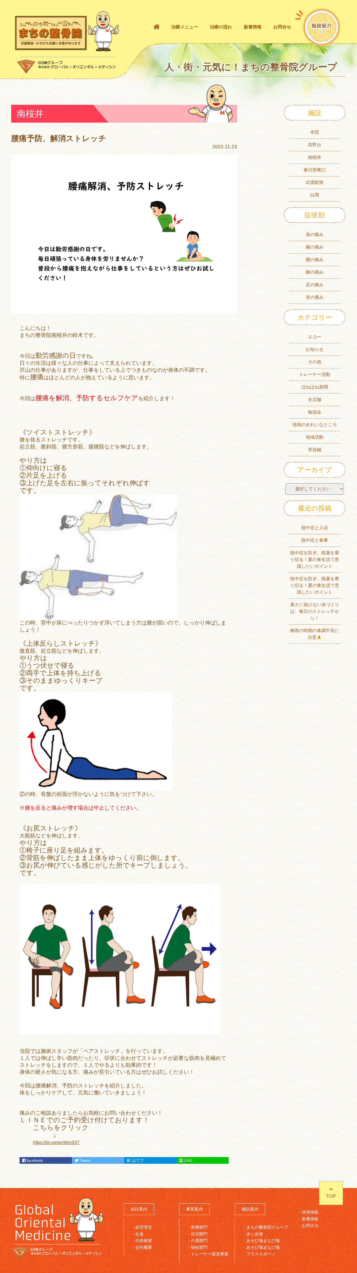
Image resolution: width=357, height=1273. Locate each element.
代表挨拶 (143, 1240)
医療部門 (199, 1227)
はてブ (137, 1160)
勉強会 (314, 412)
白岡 (314, 195)
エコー (314, 336)
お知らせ (315, 349)
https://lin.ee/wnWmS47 (56, 1142)
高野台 (314, 144)
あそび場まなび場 (263, 1240)
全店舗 (314, 399)
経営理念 (143, 1227)
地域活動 (315, 437)
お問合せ (282, 27)
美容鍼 (314, 449)
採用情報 (310, 1212)
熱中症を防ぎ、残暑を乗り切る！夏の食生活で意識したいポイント (314, 559)
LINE (187, 1160)
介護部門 (199, 1240)
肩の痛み (315, 234)
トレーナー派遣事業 (209, 1254)
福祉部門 (199, 1247)
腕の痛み (315, 247)
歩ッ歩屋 (254, 1233)
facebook (34, 1160)
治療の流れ (221, 27)
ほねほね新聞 (314, 387)
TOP (331, 1196)
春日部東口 (314, 169)
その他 (314, 361)
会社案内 (139, 1209)
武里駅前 (315, 182)
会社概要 (143, 1247)
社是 (139, 1233)
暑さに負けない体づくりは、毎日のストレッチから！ (314, 611)
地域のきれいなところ (314, 424)
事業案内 (194, 1209)
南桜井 (314, 157)
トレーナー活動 (314, 374)
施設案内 (250, 1209)
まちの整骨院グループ (267, 1227)
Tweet (84, 1160)
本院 (314, 132)
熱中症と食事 (314, 540)
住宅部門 (199, 1233)
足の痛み (315, 284)
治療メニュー (184, 27)
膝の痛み (315, 272)
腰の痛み (315, 259)
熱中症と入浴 (314, 527)
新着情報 (253, 27)
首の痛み (315, 297)
